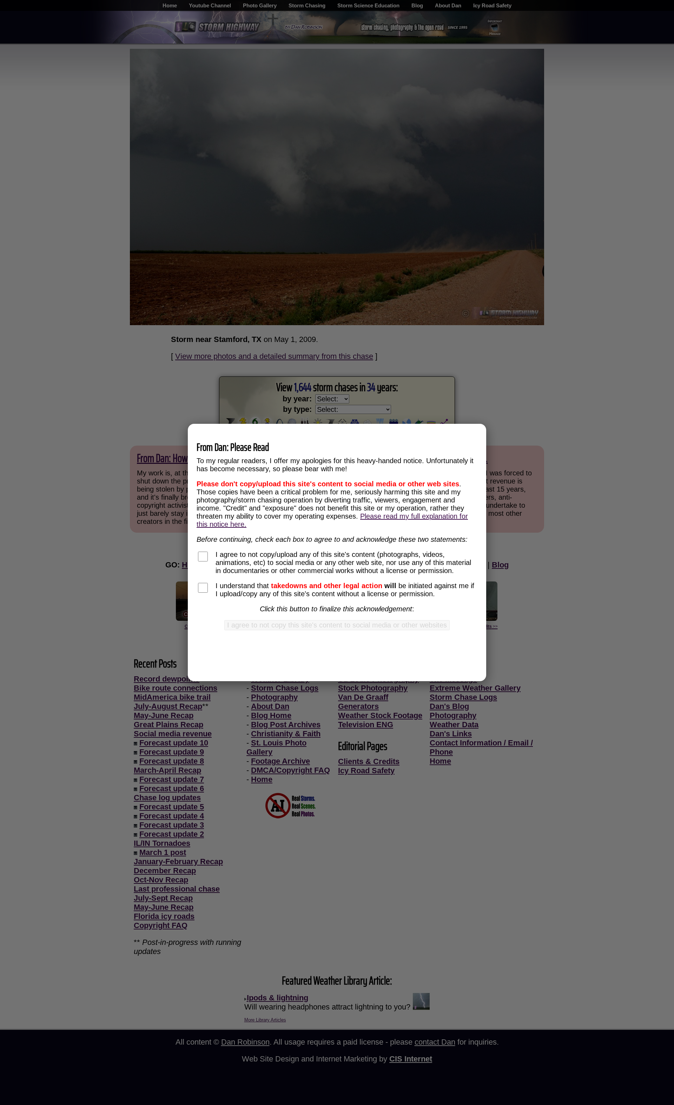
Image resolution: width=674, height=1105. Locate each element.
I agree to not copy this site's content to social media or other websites (337, 625)
